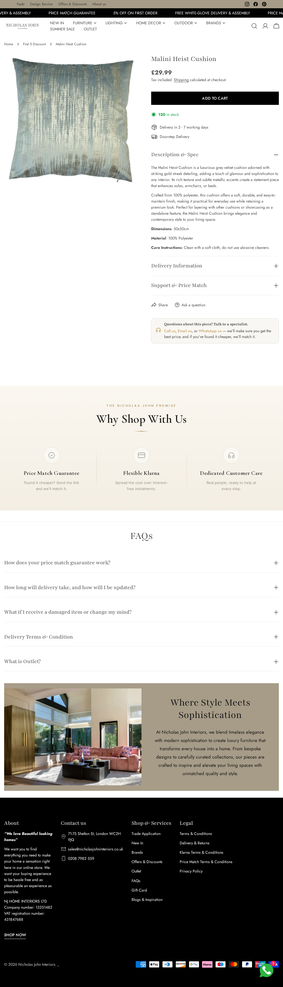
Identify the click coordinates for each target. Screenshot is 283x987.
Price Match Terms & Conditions (206, 861)
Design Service (41, 4)
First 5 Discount (34, 44)
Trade (21, 4)
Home (8, 44)
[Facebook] (255, 4)
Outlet (136, 871)
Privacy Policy (191, 871)
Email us (185, 331)
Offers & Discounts (72, 4)
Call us (169, 331)
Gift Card (139, 890)
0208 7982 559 (81, 858)
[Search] (254, 25)
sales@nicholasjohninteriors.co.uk (95, 849)
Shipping (181, 80)
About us (99, 4)
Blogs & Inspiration (147, 899)
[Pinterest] (264, 4)
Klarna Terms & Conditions (201, 852)
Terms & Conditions (196, 833)
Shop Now (15, 935)
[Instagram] (247, 4)
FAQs (136, 881)
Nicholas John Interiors (36, 964)
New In (137, 843)
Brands (137, 852)
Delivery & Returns (194, 843)
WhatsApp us (210, 331)
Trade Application (146, 833)
